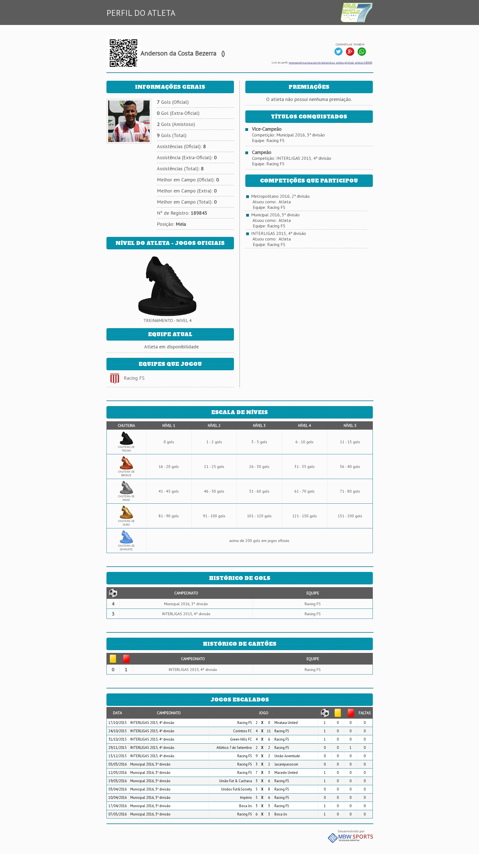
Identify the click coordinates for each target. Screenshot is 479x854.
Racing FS (134, 378)
